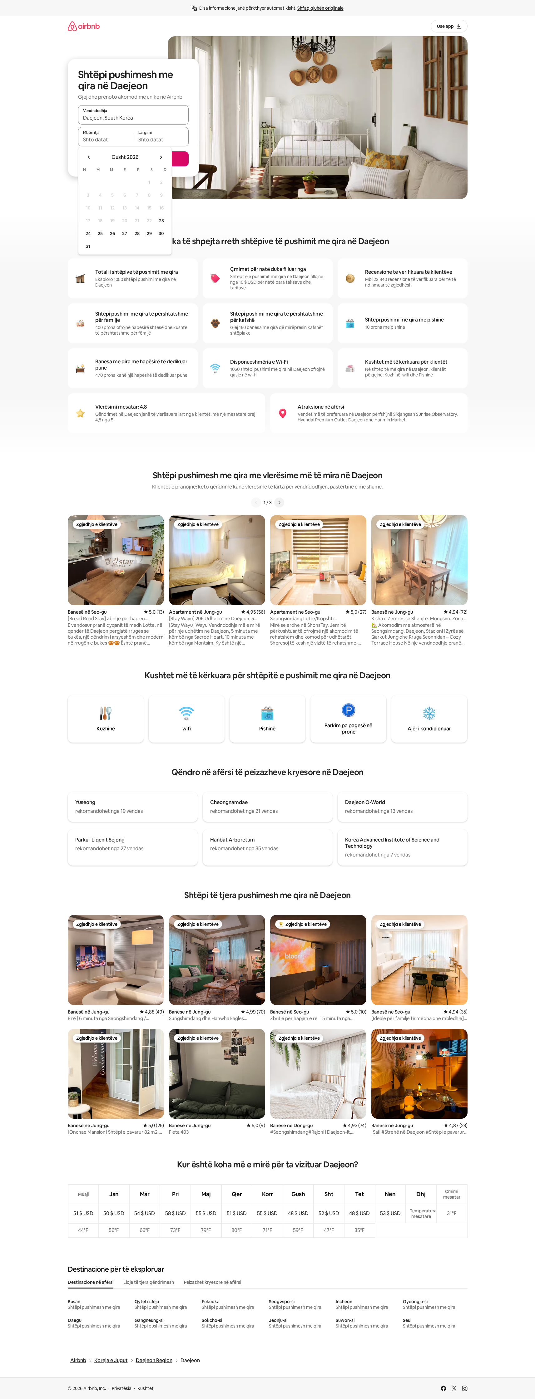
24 (88, 233)
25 (100, 233)
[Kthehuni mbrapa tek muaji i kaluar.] (89, 157)
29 (149, 233)
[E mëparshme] (256, 503)
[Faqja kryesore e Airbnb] (84, 26)
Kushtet (145, 1388)
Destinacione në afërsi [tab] (90, 1282)
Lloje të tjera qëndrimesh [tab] (148, 1282)
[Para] (279, 503)
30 (161, 233)
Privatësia (121, 1388)
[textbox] (105, 139)
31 (88, 246)
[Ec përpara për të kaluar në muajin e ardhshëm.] (161, 157)
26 (112, 233)
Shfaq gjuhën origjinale (320, 8)
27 (124, 233)
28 (137, 233)
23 (161, 220)
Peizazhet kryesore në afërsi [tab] (212, 1282)
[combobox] (133, 117)
